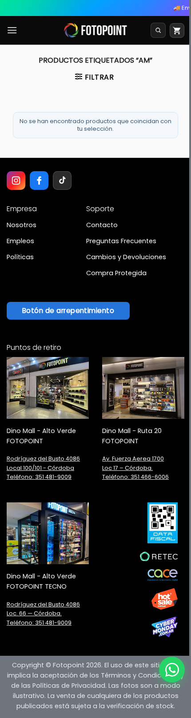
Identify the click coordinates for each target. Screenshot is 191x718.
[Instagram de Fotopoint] (16, 180)
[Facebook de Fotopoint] (39, 180)
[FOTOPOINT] (95, 30)
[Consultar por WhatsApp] (172, 669)
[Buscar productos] (158, 30)
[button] (12, 30)
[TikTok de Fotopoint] (62, 180)
